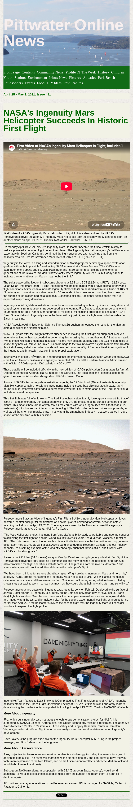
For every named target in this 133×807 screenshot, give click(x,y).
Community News (50, 72)
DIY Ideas (54, 83)
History (103, 72)
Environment (37, 78)
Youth (7, 78)
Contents (28, 72)
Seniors (20, 78)
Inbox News (58, 78)
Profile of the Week (81, 72)
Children (117, 72)
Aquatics (89, 78)
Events (30, 83)
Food (41, 83)
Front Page (11, 72)
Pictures (75, 78)
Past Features (73, 83)
